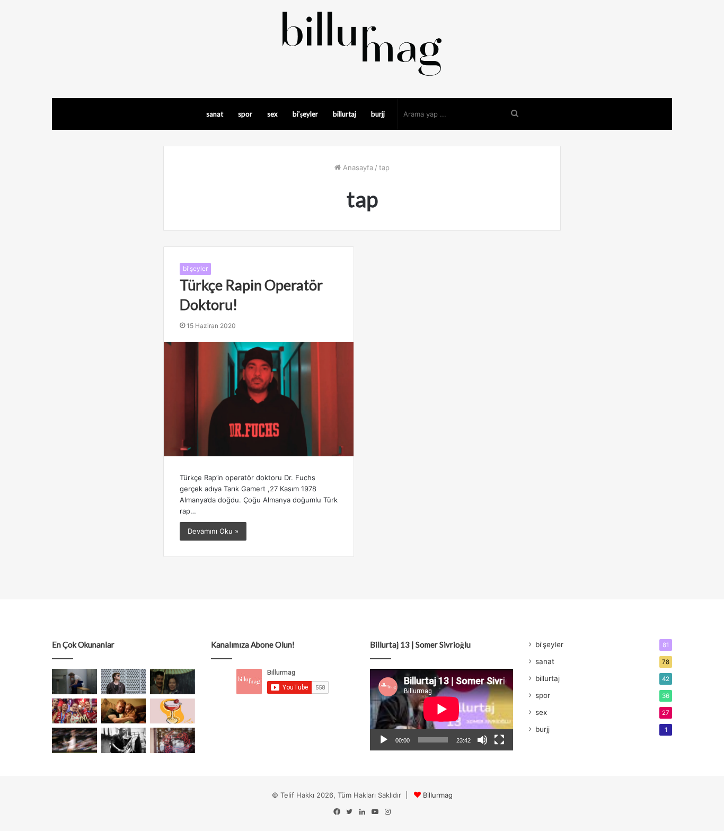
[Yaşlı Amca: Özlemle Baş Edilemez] (123, 681)
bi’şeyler (305, 114)
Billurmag (438, 795)
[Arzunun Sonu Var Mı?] (172, 681)
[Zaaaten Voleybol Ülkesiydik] (74, 711)
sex (272, 114)
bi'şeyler (195, 268)
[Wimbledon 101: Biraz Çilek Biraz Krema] (74, 740)
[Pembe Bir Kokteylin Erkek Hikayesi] (172, 711)
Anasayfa (357, 167)
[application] (441, 709)
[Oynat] (383, 740)
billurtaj (344, 114)
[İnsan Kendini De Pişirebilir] (74, 681)
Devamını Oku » (213, 531)
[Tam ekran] (499, 740)
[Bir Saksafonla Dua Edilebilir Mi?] (123, 740)
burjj (378, 114)
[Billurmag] (362, 43)
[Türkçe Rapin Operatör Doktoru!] (259, 399)
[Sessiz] (482, 740)
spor (245, 114)
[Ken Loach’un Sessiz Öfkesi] (123, 711)
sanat (214, 114)
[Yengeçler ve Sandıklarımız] (172, 740)
